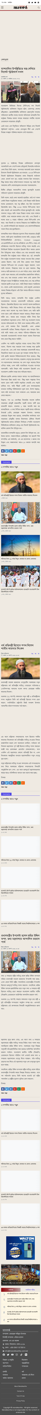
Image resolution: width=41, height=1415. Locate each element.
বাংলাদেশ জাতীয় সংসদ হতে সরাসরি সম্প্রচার (15, 1283)
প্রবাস (24, 1378)
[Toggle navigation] (39, 7)
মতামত (5, 1375)
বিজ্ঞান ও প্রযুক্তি (8, 1360)
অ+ (32, 77)
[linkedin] (26, 1354)
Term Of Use (20, 1396)
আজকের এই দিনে (28, 1375)
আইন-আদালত (8, 1378)
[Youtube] (12, 1354)
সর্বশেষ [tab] (11, 1290)
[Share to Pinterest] (15, 451)
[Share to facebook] (3, 451)
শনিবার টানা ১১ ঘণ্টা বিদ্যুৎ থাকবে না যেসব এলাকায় (18, 559)
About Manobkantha (20, 1386)
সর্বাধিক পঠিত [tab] (30, 1290)
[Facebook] (4, 1354)
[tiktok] (21, 1354)
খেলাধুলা (4, 59)
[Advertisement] (20, 35)
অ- (36, 77)
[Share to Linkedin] (11, 451)
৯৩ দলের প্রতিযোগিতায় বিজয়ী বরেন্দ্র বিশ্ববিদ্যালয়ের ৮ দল (20, 924)
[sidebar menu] (2, 7)
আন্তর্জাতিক (25, 1363)
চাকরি (5, 1372)
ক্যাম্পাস (5, 1363)
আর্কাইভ (10, 2)
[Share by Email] (23, 451)
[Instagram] (17, 1354)
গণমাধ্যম (25, 1366)
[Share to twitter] (7, 451)
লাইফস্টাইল (7, 1366)
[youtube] (35, 2)
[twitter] (32, 2)
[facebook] (29, 2)
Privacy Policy (20, 1401)
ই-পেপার (4, 2)
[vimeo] (38, 2)
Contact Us (20, 1391)
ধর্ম (23, 1372)
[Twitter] (8, 1354)
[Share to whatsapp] (19, 451)
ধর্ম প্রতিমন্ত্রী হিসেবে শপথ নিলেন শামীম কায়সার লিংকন (19, 495)
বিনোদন (25, 1360)
